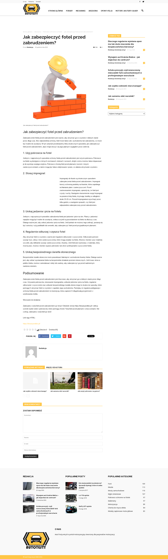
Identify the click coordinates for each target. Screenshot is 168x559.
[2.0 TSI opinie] (71, 498)
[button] (142, 10)
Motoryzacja (112, 504)
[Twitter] (143, 1)
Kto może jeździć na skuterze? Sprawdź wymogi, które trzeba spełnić (90, 485)
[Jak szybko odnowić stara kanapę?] (35, 380)
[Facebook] (140, 1)
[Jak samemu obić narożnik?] (62, 380)
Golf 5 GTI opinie (85, 506)
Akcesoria (93, 11)
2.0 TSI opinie (84, 495)
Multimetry (112, 501)
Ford (109, 484)
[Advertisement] (84, 23)
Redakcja (30, 47)
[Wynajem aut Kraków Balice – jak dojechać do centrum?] (28, 498)
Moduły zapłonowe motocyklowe (120, 511)
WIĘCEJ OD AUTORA (54, 367)
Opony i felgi (106, 11)
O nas (24, 1)
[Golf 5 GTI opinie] (71, 509)
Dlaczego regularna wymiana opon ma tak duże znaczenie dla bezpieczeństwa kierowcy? (125, 44)
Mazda (110, 487)
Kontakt (38, 1)
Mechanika (80, 11)
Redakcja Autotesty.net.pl (116, 50)
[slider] (30, 329)
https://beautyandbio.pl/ (31, 324)
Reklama (31, 1)
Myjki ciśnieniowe (114, 494)
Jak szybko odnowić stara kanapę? (35, 391)
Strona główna (55, 11)
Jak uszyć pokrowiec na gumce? (89, 391)
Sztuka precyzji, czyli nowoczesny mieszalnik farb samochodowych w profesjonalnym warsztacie (125, 73)
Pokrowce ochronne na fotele (119, 497)
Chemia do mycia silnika (117, 508)
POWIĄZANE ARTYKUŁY (33, 367)
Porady (69, 11)
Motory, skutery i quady (127, 11)
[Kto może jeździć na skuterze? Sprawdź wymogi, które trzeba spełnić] (71, 486)
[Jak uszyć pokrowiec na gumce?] (90, 380)
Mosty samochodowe (116, 490)
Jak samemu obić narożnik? (59, 391)
